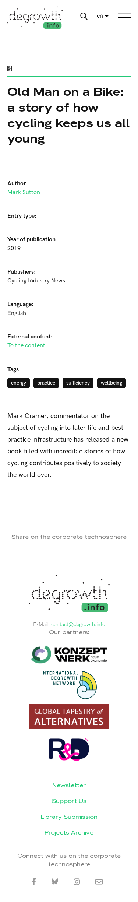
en (100, 16)
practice (46, 383)
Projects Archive (69, 832)
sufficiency (78, 383)
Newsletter (69, 785)
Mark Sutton (23, 192)
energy (18, 383)
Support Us (69, 801)
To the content (26, 345)
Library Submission (69, 817)
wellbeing (111, 383)
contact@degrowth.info (78, 624)
